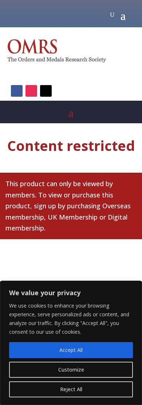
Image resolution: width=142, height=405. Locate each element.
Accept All (71, 349)
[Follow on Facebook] (17, 91)
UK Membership (73, 217)
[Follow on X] (46, 91)
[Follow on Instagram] (31, 91)
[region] (71, 343)
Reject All (71, 389)
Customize (71, 369)
